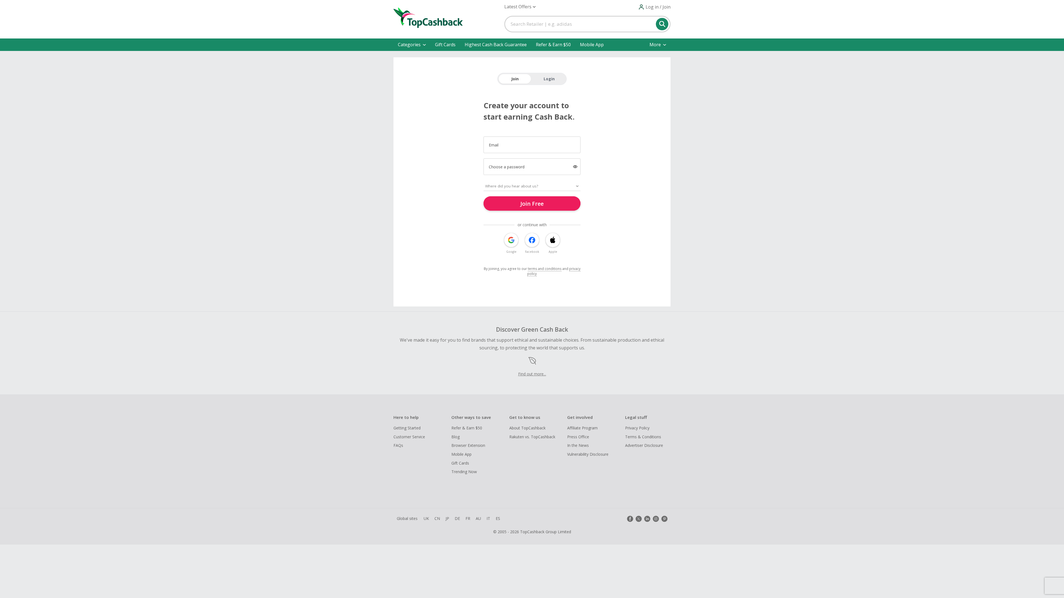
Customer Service (409, 436)
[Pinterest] (664, 519)
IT (488, 518)
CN (437, 518)
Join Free (532, 203)
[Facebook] (630, 519)
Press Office (578, 436)
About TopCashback (527, 428)
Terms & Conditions (643, 436)
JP (447, 518)
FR (468, 518)
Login (549, 78)
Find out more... (532, 374)
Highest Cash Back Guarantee (496, 45)
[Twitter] (639, 519)
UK (426, 518)
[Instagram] (656, 519)
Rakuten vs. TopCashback (532, 436)
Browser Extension (468, 445)
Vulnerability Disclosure (587, 454)
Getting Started (407, 428)
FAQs (398, 445)
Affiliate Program (582, 428)
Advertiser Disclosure (644, 445)
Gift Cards (445, 45)
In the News (578, 445)
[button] (520, 6)
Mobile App (592, 45)
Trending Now (464, 471)
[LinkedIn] (647, 519)
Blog (455, 436)
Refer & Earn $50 (553, 45)
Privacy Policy (637, 428)
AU (478, 518)
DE (457, 518)
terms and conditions (544, 268)
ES (498, 518)
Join (515, 78)
